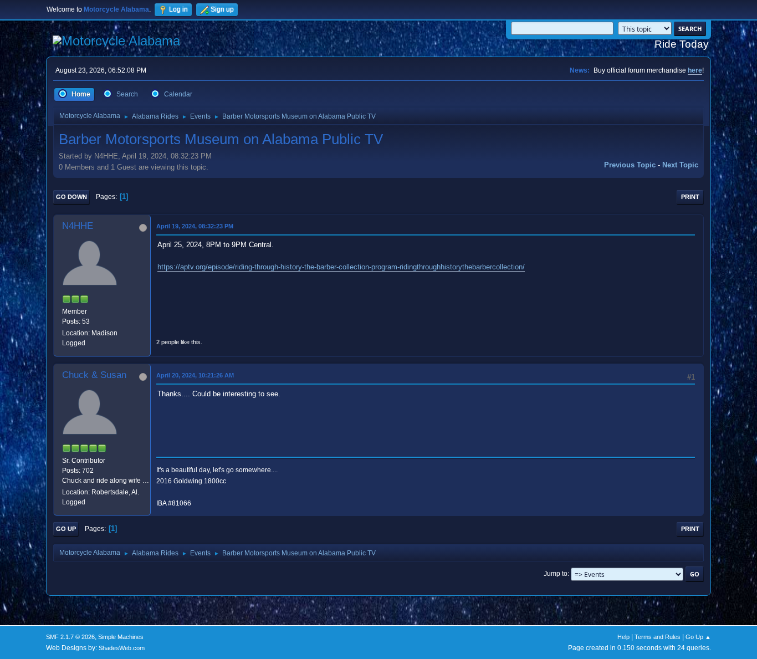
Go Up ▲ (698, 637)
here (695, 70)
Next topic (680, 165)
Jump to (555, 574)
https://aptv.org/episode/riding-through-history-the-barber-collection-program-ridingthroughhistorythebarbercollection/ (341, 267)
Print (690, 196)
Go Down (71, 196)
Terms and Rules (658, 637)
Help (623, 637)
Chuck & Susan (94, 375)
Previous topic (630, 165)
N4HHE (77, 226)
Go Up (66, 528)
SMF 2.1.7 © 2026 (70, 637)
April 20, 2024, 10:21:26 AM (195, 375)
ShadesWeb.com (122, 648)
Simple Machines (121, 637)
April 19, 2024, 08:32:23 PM (194, 226)
